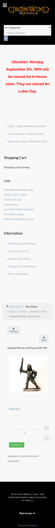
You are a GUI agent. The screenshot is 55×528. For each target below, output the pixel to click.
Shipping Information (24, 243)
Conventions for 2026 (19, 133)
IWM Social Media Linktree (19, 219)
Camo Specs (11, 204)
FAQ (9, 243)
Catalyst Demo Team (15, 194)
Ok (3, 520)
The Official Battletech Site (18, 189)
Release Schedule (36, 126)
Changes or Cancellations (21, 266)
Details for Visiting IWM (20, 141)
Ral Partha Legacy (14, 214)
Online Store (40, 141)
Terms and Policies (18, 274)
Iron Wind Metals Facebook (19, 209)
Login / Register (16, 126)
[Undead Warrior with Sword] (28, 374)
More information (27, 525)
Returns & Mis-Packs (19, 258)
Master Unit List (12, 199)
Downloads (37, 133)
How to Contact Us (18, 251)
